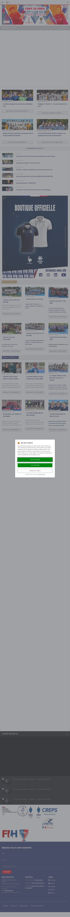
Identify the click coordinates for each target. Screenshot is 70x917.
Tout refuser (35, 465)
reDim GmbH (42, 474)
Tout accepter (35, 459)
